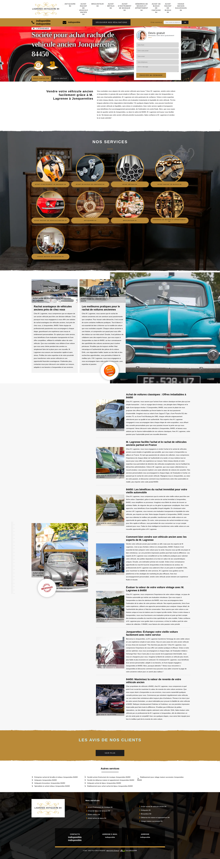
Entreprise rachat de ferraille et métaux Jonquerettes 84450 (56, 777)
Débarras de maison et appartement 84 (141, 7)
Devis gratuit (60, 78)
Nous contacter (41, 78)
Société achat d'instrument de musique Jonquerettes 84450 (108, 777)
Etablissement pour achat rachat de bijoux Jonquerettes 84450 (110, 786)
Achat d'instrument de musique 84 (124, 7)
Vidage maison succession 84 (181, 7)
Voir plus (110, 753)
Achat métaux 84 (110, 6)
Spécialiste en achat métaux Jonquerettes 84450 (52, 786)
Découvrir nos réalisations (111, 22)
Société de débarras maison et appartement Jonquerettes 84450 (110, 780)
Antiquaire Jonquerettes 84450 (45, 780)
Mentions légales (112, 850)
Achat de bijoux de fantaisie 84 (156, 8)
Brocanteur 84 (97, 5)
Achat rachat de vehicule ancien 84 (83, 9)
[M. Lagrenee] (47, 9)
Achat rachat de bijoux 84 (168, 8)
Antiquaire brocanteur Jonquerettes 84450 (49, 783)
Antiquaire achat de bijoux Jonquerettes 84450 (104, 783)
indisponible (43, 20)
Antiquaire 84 (70, 5)
